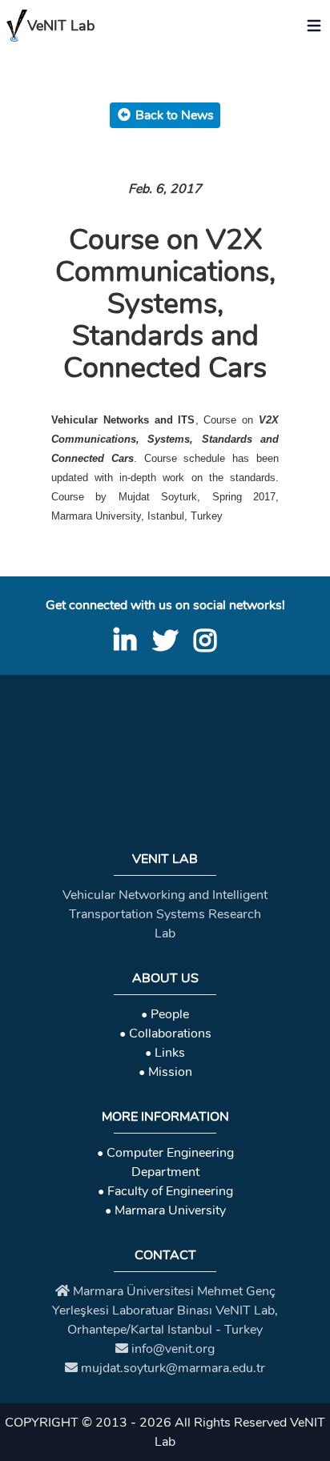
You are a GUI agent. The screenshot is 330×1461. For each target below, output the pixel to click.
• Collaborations (165, 1033)
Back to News (174, 115)
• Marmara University (165, 1210)
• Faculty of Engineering (165, 1191)
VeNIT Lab (61, 25)
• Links (165, 1053)
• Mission (165, 1072)
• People (165, 1014)
